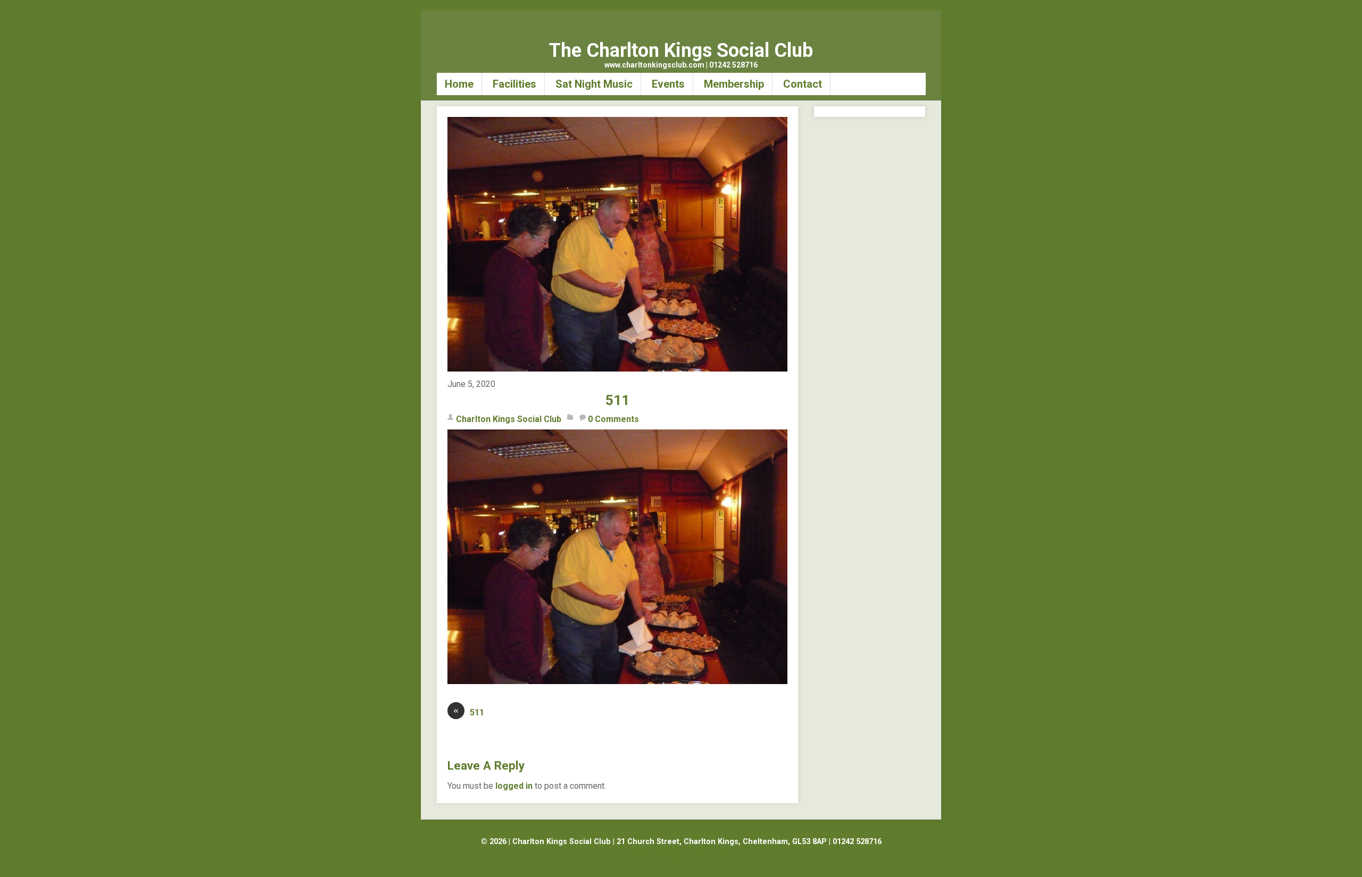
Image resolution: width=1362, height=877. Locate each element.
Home (459, 84)
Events (668, 84)
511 (617, 400)
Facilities (514, 84)
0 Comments (613, 419)
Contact (802, 84)
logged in (514, 786)
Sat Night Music (594, 84)
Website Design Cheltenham (681, 854)
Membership (734, 84)
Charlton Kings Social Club (508, 419)
